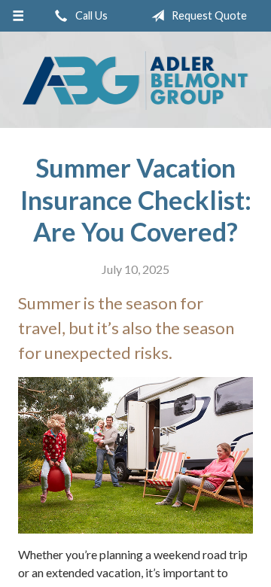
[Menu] (17, 16)
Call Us (90, 15)
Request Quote (208, 15)
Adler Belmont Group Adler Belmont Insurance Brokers (135, 80)
